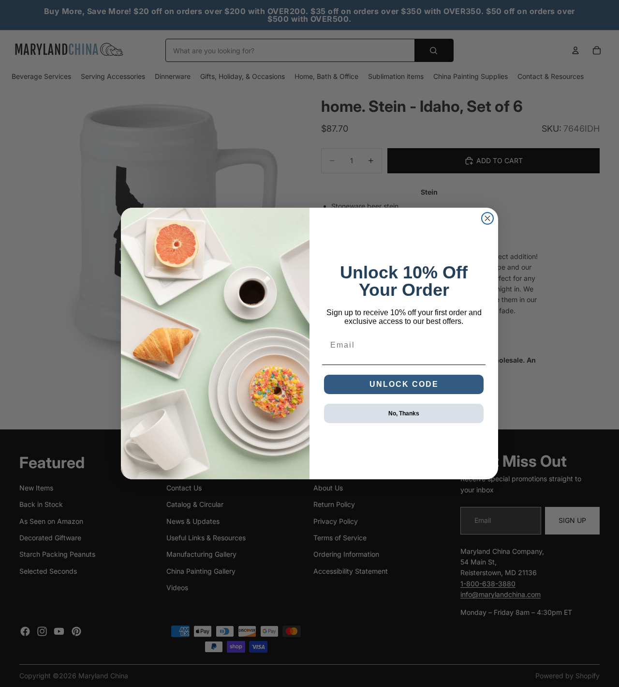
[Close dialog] (487, 218)
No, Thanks (403, 413)
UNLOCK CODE (404, 384)
